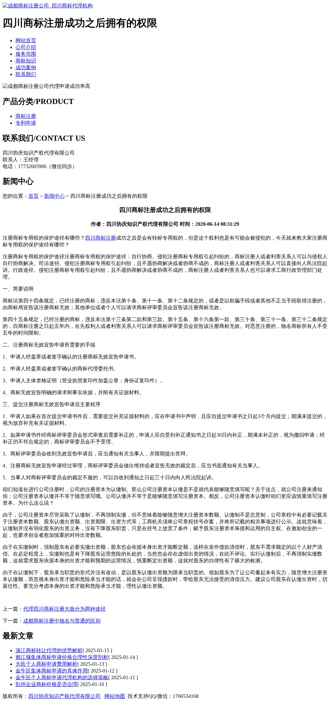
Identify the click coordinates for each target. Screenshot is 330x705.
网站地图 (114, 696)
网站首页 (25, 40)
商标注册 (25, 116)
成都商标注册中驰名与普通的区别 (62, 621)
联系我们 (25, 74)
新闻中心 (54, 196)
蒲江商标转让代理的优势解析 (48, 650)
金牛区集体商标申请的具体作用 (51, 670)
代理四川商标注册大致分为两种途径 (64, 609)
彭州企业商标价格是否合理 (46, 684)
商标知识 (25, 60)
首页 (33, 196)
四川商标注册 (100, 238)
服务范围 (25, 54)
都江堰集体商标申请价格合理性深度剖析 (61, 657)
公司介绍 (25, 47)
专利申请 (25, 123)
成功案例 (25, 67)
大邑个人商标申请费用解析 (46, 664)
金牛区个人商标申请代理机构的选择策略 (61, 677)
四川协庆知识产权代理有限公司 (64, 696)
